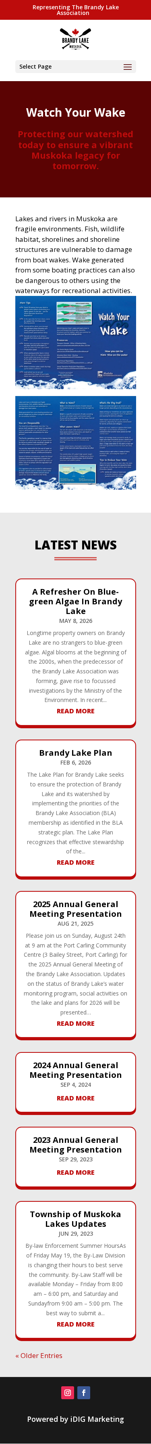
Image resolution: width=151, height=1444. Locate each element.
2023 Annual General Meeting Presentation (75, 1144)
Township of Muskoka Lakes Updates (75, 1219)
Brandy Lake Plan (75, 752)
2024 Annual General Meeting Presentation (75, 1070)
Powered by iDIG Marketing (75, 1419)
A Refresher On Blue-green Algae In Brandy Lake (75, 601)
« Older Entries (38, 1355)
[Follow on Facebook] (83, 1392)
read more (76, 710)
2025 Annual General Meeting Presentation (75, 909)
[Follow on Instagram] (67, 1392)
